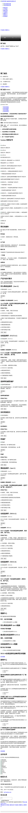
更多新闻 (3, 751)
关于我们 (5, 9)
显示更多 (3, 295)
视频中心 (5, 13)
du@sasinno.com (7, 792)
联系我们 (5, 16)
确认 (5, 332)
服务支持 (5, 10)
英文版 (9, 3)
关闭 (2, 332)
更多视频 (3, 656)
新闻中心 (5, 14)
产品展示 (5, 12)
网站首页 (5, 7)
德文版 (9, 5)
